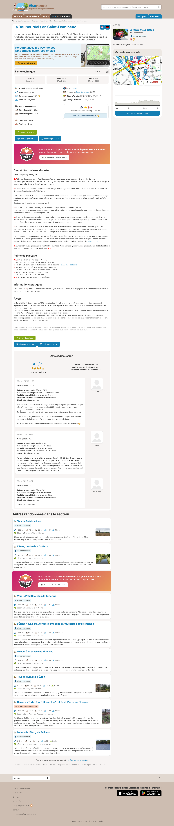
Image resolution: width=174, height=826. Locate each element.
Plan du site (17, 792)
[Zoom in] (158, 59)
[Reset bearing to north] (158, 67)
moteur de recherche (76, 760)
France (74, 88)
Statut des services (79, 821)
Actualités (17, 801)
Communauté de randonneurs (25, 814)
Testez (26, 63)
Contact (16, 810)
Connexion (155, 16)
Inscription (142, 16)
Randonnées (31, 16)
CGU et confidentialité (21, 788)
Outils (17, 16)
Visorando (16, 21)
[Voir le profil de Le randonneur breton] (120, 34)
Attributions (118, 84)
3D (153, 82)
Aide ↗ (45, 16)
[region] (137, 70)
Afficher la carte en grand (137, 113)
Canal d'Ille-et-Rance (69, 265)
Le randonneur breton (142, 29)
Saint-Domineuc (82, 92)
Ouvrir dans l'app (27, 132)
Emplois (16, 797)
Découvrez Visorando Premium (84, 116)
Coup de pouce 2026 (21, 805)
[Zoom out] (158, 63)
